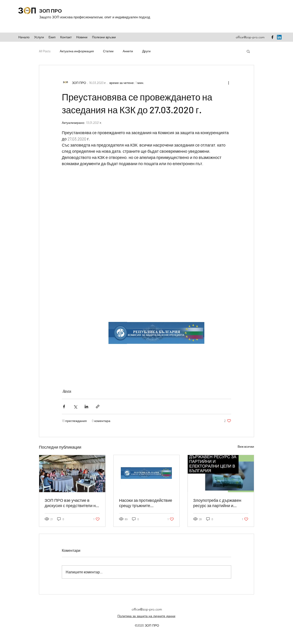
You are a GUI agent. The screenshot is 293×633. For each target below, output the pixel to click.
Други (146, 51)
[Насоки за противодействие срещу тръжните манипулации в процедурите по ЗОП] (147, 473)
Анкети (128, 51)
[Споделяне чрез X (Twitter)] (75, 406)
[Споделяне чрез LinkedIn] (86, 406)
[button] (248, 51)
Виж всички (246, 446)
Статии (108, 51)
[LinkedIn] (279, 37)
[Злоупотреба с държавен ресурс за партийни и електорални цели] (221, 473)
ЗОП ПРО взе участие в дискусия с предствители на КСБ (71, 503)
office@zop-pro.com (250, 37)
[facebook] (272, 37)
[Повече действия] (228, 82)
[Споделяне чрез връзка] (97, 406)
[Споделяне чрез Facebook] (64, 406)
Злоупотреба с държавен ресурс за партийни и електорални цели (217, 503)
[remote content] (146, 230)
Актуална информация (77, 51)
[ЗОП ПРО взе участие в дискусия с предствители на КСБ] (72, 473)
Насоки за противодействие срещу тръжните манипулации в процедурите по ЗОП (146, 503)
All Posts (45, 51)
